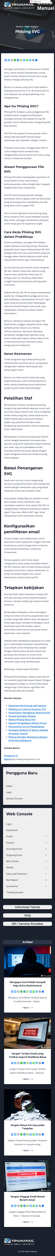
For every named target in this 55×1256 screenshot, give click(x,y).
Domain (10, 842)
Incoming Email (14, 848)
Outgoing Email (14, 855)
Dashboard (12, 830)
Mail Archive (12, 861)
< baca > (27, 1007)
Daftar (9, 786)
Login (9, 792)
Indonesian (37, 1)
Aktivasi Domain (14, 798)
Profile (9, 836)
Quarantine (12, 886)
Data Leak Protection (16, 873)
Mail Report (12, 879)
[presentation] (27, 961)
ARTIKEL (19, 27)
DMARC (10, 867)
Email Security (32, 27)
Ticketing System (14, 892)
